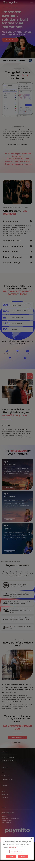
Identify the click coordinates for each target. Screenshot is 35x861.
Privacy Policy (12, 847)
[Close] (31, 839)
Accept (23, 856)
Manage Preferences (16, 851)
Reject (11, 856)
